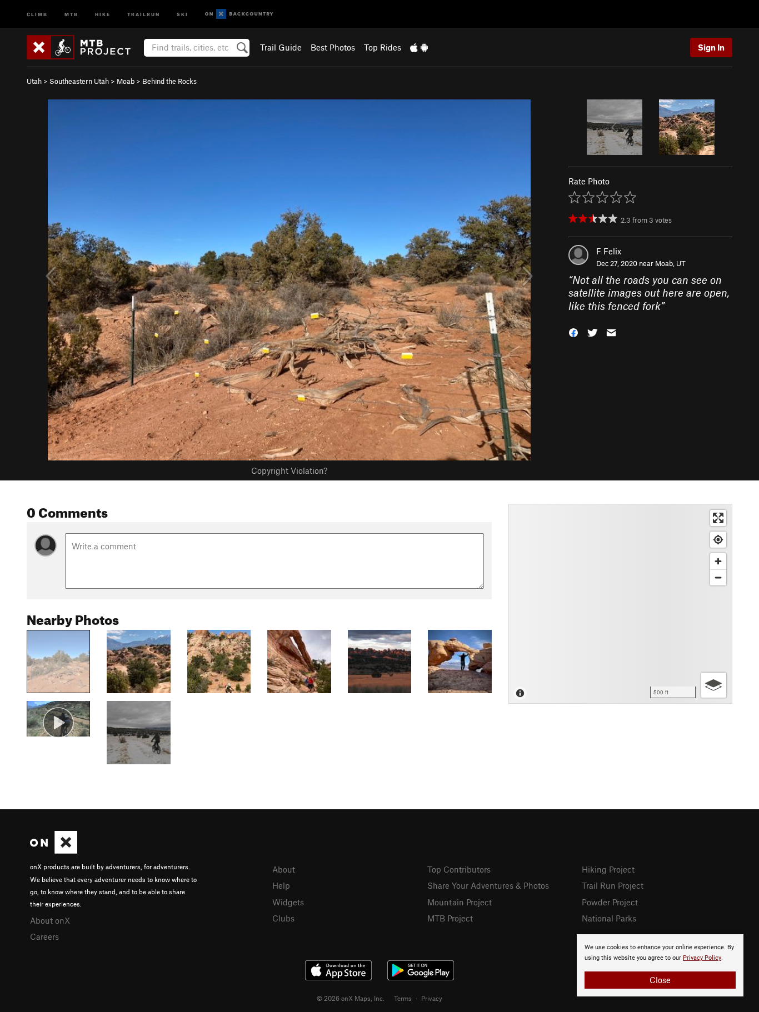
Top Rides (382, 47)
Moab (125, 81)
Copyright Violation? (289, 470)
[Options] (713, 685)
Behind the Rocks (169, 81)
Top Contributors (459, 869)
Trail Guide (281, 47)
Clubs (283, 918)
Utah (34, 81)
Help (281, 885)
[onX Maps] (53, 850)
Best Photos (333, 47)
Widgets (288, 902)
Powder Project (610, 902)
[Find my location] (718, 540)
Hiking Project (608, 869)
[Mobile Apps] (419, 47)
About (283, 869)
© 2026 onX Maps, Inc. (351, 998)
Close (660, 980)
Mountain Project (459, 902)
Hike (103, 13)
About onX (50, 920)
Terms (403, 998)
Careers (44, 936)
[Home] (84, 47)
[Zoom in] (718, 561)
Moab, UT (670, 263)
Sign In (711, 47)
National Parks (609, 918)
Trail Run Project (612, 885)
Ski (182, 13)
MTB (71, 13)
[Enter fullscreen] (718, 518)
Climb (37, 13)
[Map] (620, 603)
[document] (660, 965)
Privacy (431, 998)
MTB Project (450, 918)
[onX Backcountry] (239, 14)
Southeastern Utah (79, 81)
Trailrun (143, 13)
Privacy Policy (702, 957)
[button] (573, 331)
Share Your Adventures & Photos (488, 885)
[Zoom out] (718, 577)
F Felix (608, 251)
